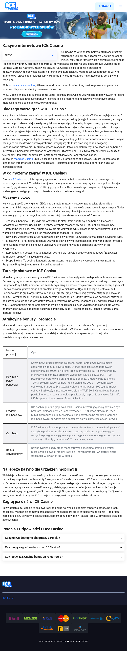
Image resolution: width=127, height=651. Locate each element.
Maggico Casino (23, 158)
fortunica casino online (21, 85)
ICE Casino (16, 179)
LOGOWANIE (104, 6)
